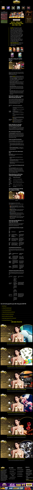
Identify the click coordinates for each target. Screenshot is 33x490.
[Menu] (1, 2)
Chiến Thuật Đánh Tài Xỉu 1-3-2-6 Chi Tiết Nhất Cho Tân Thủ (16, 435)
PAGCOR (14, 76)
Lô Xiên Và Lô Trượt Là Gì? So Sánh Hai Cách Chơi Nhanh (16, 458)
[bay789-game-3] (18, 49)
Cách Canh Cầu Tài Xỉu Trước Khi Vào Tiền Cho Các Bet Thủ (16, 412)
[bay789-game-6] (19, 55)
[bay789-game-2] (14, 49)
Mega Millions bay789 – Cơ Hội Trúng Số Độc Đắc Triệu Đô (16, 366)
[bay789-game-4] (21, 49)
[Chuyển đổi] (1, 306)
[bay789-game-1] (10, 49)
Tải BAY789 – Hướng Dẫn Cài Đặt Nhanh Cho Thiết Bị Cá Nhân (16, 389)
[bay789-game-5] (12, 55)
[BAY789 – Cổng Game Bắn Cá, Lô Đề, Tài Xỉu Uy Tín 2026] (16, 2)
